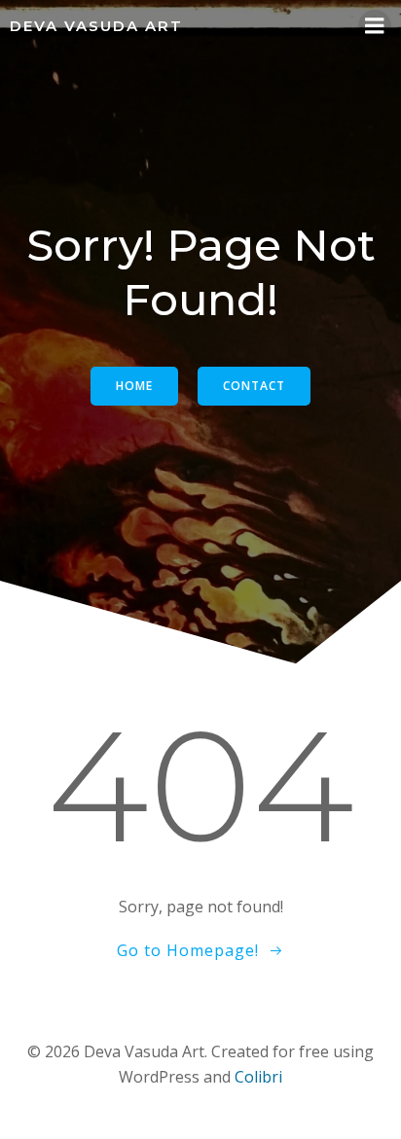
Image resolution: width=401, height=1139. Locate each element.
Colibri (258, 1076)
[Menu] (374, 26)
